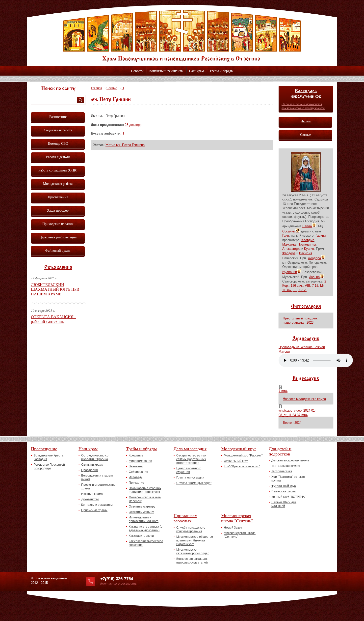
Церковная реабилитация (58, 237)
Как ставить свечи (141, 535)
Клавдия (307, 240)
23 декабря (133, 125)
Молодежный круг (238, 449)
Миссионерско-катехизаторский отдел (192, 551)
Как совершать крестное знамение (146, 543)
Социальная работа (58, 130)
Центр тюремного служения (188, 470)
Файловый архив (58, 250)
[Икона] (306, 191)
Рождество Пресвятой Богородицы (49, 466)
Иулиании (289, 272)
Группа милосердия (190, 477)
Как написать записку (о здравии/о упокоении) (145, 528)
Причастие (136, 482)
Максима (289, 244)
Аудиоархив (305, 338)
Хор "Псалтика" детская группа (288, 478)
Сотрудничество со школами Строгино (94, 457)
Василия (305, 253)
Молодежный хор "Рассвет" (243, 455)
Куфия (309, 249)
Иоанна (314, 277)
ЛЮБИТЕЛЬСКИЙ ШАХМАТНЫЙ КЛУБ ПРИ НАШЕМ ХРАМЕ (55, 289)
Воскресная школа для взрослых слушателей (192, 560)
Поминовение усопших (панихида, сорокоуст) (145, 490)
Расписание (58, 116)
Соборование (138, 472)
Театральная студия (285, 466)
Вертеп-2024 (292, 422)
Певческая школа (283, 491)
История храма (92, 494)
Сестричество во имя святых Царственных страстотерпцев (191, 459)
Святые (111, 87)
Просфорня (89, 470)
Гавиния (321, 235)
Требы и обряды (221, 70)
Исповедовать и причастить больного (143, 519)
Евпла (307, 226)
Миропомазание (140, 461)
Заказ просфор (58, 210)
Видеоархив (305, 378)
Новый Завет (233, 527)
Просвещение (58, 197)
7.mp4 (283, 391)
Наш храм (196, 70)
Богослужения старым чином (97, 477)
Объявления (58, 267)
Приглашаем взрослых (185, 518)
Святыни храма (92, 464)
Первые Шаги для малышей (283, 504)
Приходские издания (57, 223)
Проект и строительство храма (98, 486)
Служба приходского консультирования (190, 529)
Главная (96, 87)
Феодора (288, 253)
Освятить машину (141, 512)
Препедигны (307, 244)
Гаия (285, 235)
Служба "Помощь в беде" (193, 483)
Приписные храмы (94, 510)
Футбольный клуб (236, 461)
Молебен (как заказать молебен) (145, 499)
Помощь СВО (58, 143)
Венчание (136, 466)
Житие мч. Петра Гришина (125, 145)
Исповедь (135, 477)
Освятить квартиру (142, 506)
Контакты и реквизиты (166, 70)
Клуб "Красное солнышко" (242, 466)
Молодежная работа (58, 183)
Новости (137, 70)
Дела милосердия (190, 449)
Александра (291, 249)
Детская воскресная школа (290, 460)
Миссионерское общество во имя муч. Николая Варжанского (194, 540)
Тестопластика (281, 471)
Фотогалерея (306, 306)
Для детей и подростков (280, 451)
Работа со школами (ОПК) (58, 170)
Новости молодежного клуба (304, 399)
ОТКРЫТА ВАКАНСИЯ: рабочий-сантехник (53, 319)
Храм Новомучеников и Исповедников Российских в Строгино (182, 36)
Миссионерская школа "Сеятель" (237, 518)
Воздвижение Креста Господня (48, 457)
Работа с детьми (58, 156)
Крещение (136, 455)
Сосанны (288, 231)
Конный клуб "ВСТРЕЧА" (288, 497)
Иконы (306, 121)
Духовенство (90, 499)
